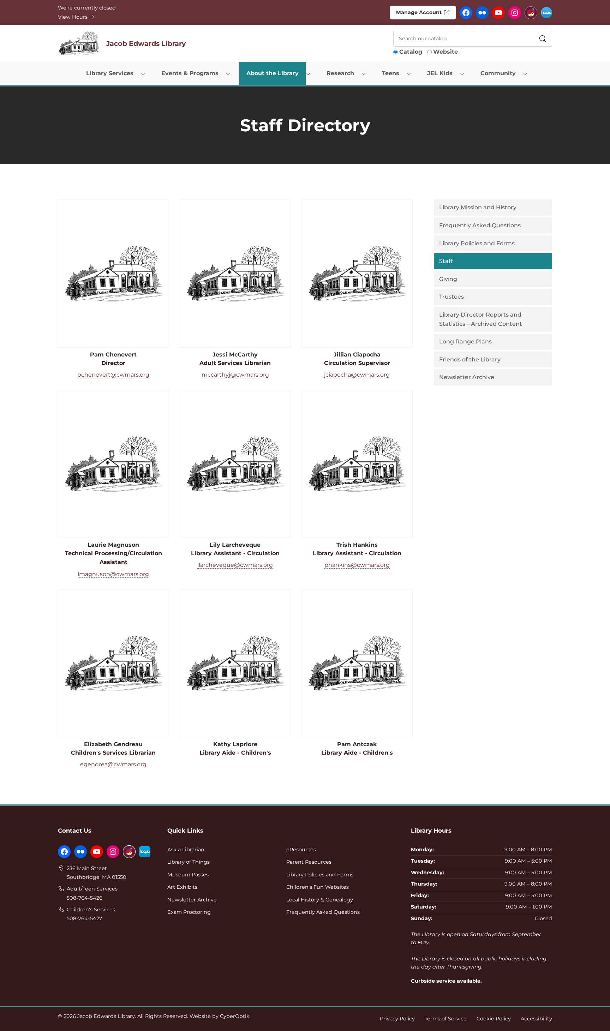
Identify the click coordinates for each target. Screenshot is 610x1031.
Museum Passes (188, 874)
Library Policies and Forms (477, 243)
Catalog (410, 51)
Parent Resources (308, 862)
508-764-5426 (84, 898)
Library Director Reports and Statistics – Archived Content (480, 319)
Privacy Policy (397, 1018)
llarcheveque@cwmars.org (235, 565)
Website (445, 51)
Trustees (451, 296)
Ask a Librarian (185, 849)
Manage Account (419, 12)
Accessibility (536, 1018)
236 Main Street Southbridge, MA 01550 (96, 873)
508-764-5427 (84, 918)
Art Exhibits (182, 887)
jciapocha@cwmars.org (357, 374)
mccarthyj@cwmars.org (235, 374)
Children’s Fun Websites (317, 887)
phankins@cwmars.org (357, 565)
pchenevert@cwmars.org (113, 374)
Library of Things (188, 862)
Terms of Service (446, 1018)
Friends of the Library (470, 359)
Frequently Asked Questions (480, 225)
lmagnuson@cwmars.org (113, 574)
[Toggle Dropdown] (144, 73)
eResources (301, 849)
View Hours (73, 17)
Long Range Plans (465, 341)
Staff (446, 261)
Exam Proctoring (189, 912)
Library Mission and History (477, 207)
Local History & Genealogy (319, 900)
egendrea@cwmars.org (113, 764)
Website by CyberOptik (220, 1016)
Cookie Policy (494, 1018)
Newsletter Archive (466, 377)
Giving (448, 279)
